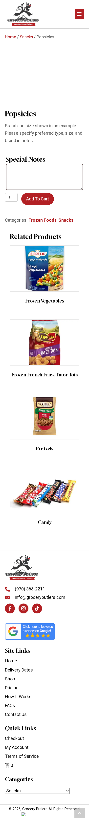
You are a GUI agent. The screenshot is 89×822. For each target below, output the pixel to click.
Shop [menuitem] (10, 678)
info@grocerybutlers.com (40, 597)
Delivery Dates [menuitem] (19, 669)
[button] (10, 608)
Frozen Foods (42, 220)
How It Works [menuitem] (18, 696)
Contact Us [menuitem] (16, 714)
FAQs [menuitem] (10, 705)
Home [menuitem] (11, 660)
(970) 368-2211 (30, 588)
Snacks (26, 37)
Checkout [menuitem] (14, 738)
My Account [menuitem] (16, 747)
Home (10, 37)
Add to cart (37, 198)
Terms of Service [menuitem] (22, 756)
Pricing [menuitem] (12, 687)
